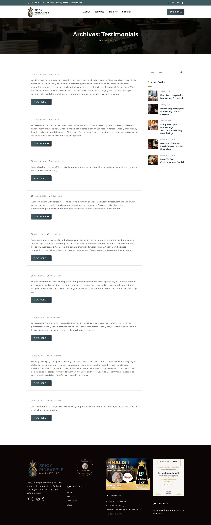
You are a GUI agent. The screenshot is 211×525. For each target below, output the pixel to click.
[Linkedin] (28, 499)
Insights (113, 12)
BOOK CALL (176, 12)
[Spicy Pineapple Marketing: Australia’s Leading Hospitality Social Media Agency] (153, 125)
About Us (71, 496)
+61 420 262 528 (37, 3)
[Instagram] (38, 499)
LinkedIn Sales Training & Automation (122, 510)
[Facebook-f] (33, 499)
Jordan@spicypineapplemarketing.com (66, 3)
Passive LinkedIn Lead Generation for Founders (171, 146)
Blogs (69, 505)
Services (99, 12)
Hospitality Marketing (115, 505)
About (86, 12)
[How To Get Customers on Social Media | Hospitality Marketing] (153, 160)
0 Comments (57, 74)
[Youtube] (42, 499)
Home (69, 492)
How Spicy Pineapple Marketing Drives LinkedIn (172, 111)
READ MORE (40, 102)
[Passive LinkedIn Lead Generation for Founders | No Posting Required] (153, 144)
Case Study (72, 501)
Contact (126, 12)
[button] (155, 477)
